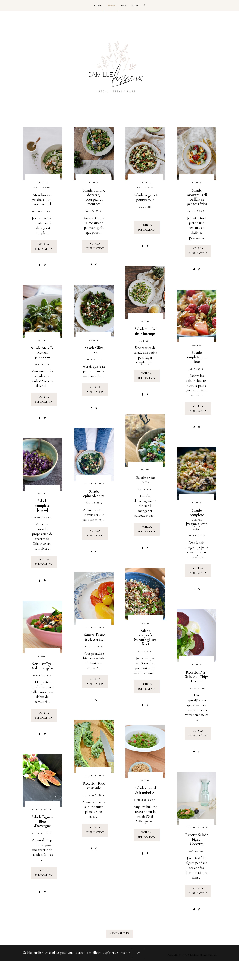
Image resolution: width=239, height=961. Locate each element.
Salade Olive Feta (93, 350)
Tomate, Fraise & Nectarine (94, 637)
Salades (46, 188)
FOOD (111, 5)
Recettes (88, 484)
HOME (97, 5)
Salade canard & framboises (145, 790)
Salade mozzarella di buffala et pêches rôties (197, 197)
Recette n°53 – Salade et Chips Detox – (196, 677)
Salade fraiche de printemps (145, 331)
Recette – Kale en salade (94, 785)
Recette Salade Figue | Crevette (196, 839)
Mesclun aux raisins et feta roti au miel (42, 200)
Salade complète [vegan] (42, 505)
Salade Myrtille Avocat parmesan (42, 352)
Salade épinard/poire (93, 493)
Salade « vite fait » (145, 479)
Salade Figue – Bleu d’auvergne (42, 821)
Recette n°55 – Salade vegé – (42, 666)
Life (123, 5)
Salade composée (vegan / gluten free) (145, 637)
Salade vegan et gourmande (145, 197)
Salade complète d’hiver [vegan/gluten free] (196, 519)
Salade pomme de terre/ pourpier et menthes (94, 197)
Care (135, 5)
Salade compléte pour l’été (196, 357)
